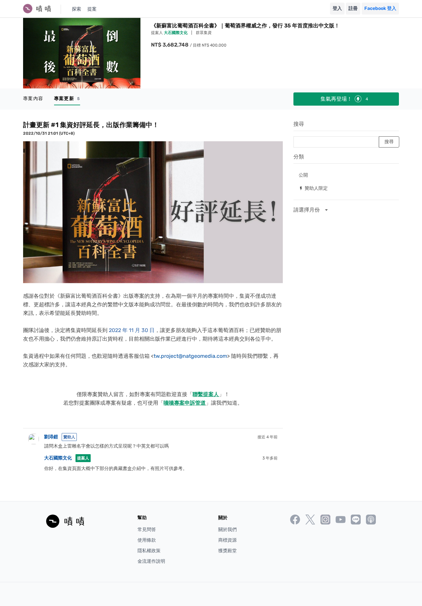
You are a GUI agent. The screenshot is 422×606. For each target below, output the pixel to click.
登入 (337, 8)
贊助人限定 (313, 188)
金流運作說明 (151, 561)
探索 (76, 9)
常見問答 (146, 529)
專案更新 (67, 98)
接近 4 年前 (267, 437)
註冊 (353, 8)
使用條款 (146, 540)
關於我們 (227, 529)
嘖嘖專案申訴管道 (185, 403)
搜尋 (298, 124)
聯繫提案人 (206, 394)
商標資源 (227, 540)
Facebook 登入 (380, 8)
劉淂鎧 (51, 437)
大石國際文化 (176, 32)
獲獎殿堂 (227, 551)
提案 (92, 9)
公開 (303, 175)
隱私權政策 (149, 551)
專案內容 (33, 98)
